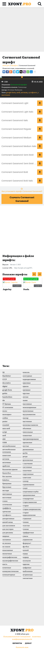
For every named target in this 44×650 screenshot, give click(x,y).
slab (4, 439)
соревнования (28, 484)
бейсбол (5, 480)
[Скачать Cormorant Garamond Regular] (40, 129)
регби (25, 453)
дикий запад (7, 522)
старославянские (30, 502)
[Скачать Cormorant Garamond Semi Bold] (40, 155)
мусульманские (29, 414)
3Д (3, 372)
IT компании (7, 407)
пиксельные (28, 432)
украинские (28, 539)
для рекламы (7, 532)
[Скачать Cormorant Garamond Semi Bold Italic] (40, 163)
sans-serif (6, 428)
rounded (5, 425)
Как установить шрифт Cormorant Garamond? (22, 191)
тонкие (26, 529)
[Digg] (21, 71)
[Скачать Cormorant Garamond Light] (40, 103)
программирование (31, 439)
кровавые (26, 390)
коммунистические (10, 571)
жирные (5, 536)
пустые (26, 446)
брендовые (6, 483)
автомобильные (9, 446)
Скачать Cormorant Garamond (22, 199)
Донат (28, 643)
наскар (25, 418)
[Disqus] (22, 330)
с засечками (28, 463)
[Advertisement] (22, 29)
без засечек (7, 476)
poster (4, 421)
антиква (24, 92)
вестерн (5, 490)
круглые (26, 393)
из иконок (6, 543)
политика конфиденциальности (26, 637)
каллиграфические (10, 560)
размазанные (28, 449)
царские (26, 564)
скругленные (28, 474)
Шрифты (17, 643)
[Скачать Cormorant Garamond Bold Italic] (40, 180)
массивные (27, 404)
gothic (4, 393)
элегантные (28, 578)
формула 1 (27, 543)
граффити (6, 508)
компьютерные (8, 574)
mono (4, 411)
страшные (27, 518)
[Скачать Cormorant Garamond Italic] (40, 120)
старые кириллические (29, 513)
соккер (25, 481)
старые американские (32, 509)
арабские (6, 466)
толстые (26, 525)
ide (3, 400)
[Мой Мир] (31, 71)
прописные (27, 442)
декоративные (8, 518)
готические (7, 504)
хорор (25, 553)
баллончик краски (9, 469)
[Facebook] (7, 71)
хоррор (26, 557)
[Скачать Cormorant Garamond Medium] (40, 137)
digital (4, 386)
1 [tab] (22, 77)
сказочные (27, 470)
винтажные (7, 494)
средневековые (29, 495)
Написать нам (22, 647)
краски (25, 386)
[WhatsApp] (27, 71)
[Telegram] (14, 71)
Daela (26, 289)
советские (27, 477)
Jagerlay (6, 289)
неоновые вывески (30, 425)
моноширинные (29, 407)
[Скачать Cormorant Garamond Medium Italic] (40, 146)
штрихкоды (28, 574)
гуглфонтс (32, 92)
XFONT (19, 3)
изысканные (7, 550)
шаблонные (28, 571)
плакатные (27, 435)
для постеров (7, 529)
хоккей (26, 550)
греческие (6, 511)
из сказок (6, 546)
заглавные (6, 539)
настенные (27, 421)
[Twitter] (17, 71)
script (4, 432)
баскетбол (6, 473)
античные (6, 462)
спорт (25, 488)
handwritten (7, 397)
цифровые (27, 567)
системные (27, 467)
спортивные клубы (30, 491)
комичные (6, 567)
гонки (4, 501)
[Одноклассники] (10, 71)
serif (18, 92)
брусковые (6, 487)
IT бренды (6, 404)
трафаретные (28, 532)
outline (5, 418)
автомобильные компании (9, 450)
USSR (4, 442)
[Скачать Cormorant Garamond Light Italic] (40, 111)
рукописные (28, 460)
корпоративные (29, 379)
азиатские (6, 455)
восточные (6, 497)
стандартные (28, 498)
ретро (25, 456)
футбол (26, 546)
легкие (25, 397)
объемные (27, 428)
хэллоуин (27, 560)
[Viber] (24, 71)
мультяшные (28, 411)
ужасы (25, 536)
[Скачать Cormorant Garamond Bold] (40, 172)
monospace (6, 414)
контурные (27, 376)
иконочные (7, 553)
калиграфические (9, 557)
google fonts (11, 92)
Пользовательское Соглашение (17, 636)
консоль (26, 372)
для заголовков (8, 525)
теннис (26, 522)
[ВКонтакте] (3, 71)
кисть (4, 564)
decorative (6, 383)
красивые (27, 383)
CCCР (4, 379)
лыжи (25, 400)
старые (26, 505)
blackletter (6, 376)
